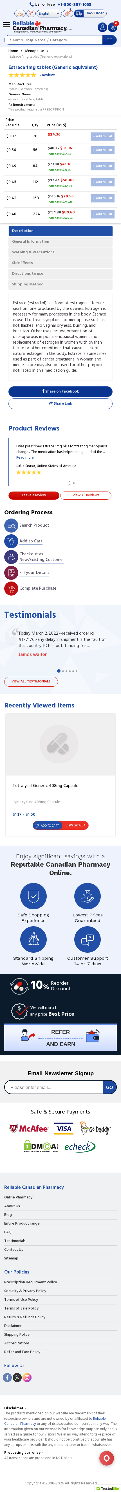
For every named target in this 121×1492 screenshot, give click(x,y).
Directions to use (27, 274)
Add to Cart (103, 136)
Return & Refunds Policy (24, 1317)
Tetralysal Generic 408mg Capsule (45, 786)
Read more (25, 458)
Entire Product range (22, 1224)
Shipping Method (28, 284)
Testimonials (15, 1241)
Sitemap (11, 1258)
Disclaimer (13, 1326)
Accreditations (17, 1343)
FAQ (8, 1232)
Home (13, 51)
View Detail (74, 825)
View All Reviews (86, 495)
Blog (8, 1215)
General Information (30, 241)
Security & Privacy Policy (25, 1291)
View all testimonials (31, 681)
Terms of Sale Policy (21, 1308)
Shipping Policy (17, 1335)
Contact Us (13, 1250)
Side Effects (22, 263)
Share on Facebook (61, 391)
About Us (12, 1206)
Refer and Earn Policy (22, 1352)
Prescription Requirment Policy (30, 1282)
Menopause (34, 51)
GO (109, 39)
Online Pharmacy (18, 1197)
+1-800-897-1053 (74, 4)
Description (22, 231)
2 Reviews (47, 75)
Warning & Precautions (33, 252)
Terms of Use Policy (21, 1300)
